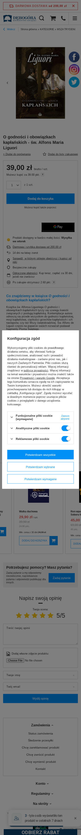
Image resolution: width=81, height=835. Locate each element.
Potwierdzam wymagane (41, 479)
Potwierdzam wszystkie (40, 454)
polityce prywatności (36, 370)
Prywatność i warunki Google (37, 377)
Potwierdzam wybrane (40, 466)
